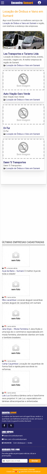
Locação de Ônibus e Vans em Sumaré (19, 23)
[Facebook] (4, 426)
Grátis (30, 443)
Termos (15, 469)
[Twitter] (11, 426)
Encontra (22, 3)
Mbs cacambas (9, 300)
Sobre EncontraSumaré (13, 436)
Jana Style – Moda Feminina (15, 329)
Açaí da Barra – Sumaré (13, 271)
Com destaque (19, 443)
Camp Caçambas (10, 364)
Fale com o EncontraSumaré (15, 439)
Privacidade (23, 469)
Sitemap (32, 469)
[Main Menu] (2, 2)
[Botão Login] (39, 2)
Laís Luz (6, 395)
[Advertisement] (23, 211)
